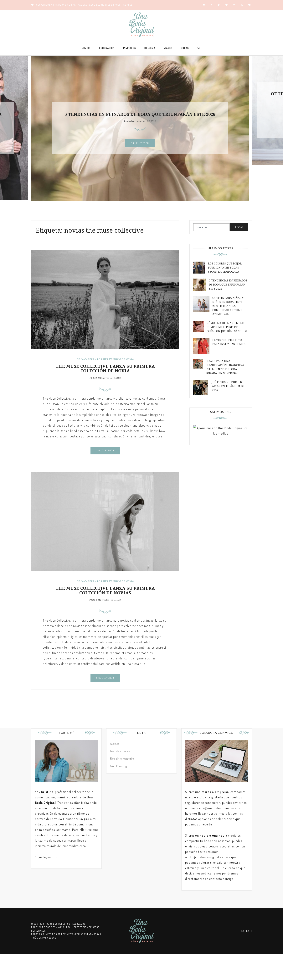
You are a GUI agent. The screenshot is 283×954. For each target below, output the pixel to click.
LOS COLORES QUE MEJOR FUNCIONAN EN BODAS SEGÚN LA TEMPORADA (225, 267)
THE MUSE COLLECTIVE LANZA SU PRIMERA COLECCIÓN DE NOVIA (105, 368)
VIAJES (168, 47)
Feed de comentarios (122, 759)
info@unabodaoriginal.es (216, 808)
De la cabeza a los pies (92, 359)
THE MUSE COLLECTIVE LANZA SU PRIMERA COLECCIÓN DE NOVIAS (105, 590)
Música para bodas (44, 937)
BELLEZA (149, 47)
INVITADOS (129, 47)
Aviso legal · (66, 927)
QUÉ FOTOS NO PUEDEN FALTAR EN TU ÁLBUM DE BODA (227, 386)
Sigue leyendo (140, 143)
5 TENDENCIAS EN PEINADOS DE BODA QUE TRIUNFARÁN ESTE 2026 (139, 114)
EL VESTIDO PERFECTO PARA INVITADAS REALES (228, 342)
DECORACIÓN (107, 47)
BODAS (185, 47)
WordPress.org (118, 766)
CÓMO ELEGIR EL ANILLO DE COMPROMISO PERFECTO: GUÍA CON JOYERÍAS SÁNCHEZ (227, 327)
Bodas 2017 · (38, 934)
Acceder (115, 744)
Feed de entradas (120, 751)
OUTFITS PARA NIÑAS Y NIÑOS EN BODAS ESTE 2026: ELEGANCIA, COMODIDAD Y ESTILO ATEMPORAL (228, 306)
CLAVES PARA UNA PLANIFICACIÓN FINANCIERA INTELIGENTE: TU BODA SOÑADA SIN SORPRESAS (225, 367)
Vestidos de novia (121, 359)
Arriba (245, 930)
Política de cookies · (44, 927)
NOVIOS (86, 47)
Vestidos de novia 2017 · (60, 934)
